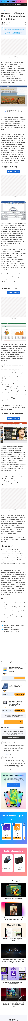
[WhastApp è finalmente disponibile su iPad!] (13, 930)
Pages (3, 586)
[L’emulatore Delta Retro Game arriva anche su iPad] (13, 973)
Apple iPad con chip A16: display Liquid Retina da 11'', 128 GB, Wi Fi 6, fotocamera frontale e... (16, 669)
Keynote (14, 586)
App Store (10, 10)
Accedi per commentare (13, 737)
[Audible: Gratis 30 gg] (17, 826)
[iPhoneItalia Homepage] (13, 1)
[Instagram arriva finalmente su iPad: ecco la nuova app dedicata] (13, 909)
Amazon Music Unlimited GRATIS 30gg (6, 833)
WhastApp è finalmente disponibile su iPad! (13, 939)
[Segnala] (11, 754)
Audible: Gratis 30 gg (17, 832)
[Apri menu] (20, 1)
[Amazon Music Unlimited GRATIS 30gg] (6, 826)
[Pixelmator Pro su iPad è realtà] (13, 890)
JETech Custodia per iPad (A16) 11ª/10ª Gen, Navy (15, 686)
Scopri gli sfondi (12, 784)
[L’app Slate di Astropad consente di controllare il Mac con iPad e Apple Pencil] (13, 994)
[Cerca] (4, 1)
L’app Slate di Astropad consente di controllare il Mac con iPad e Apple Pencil (13, 1004)
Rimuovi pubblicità (13, 56)
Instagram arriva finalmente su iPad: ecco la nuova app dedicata (14, 918)
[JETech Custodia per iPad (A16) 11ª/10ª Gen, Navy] (5, 686)
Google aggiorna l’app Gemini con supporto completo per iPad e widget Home (13, 961)
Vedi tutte (13, 820)
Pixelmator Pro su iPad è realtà (13, 898)
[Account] (25, 1)
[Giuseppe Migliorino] (2, 23)
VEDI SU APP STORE (13, 171)
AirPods (19, 4)
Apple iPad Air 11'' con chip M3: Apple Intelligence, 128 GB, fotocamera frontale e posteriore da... (17, 703)
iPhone (3, 4)
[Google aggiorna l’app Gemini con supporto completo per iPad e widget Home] (13, 951)
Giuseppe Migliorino (8, 22)
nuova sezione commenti (14, 33)
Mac (13, 4)
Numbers (8, 586)
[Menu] (2, 1)
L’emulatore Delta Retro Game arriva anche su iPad (13, 983)
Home (2, 10)
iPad (8, 4)
